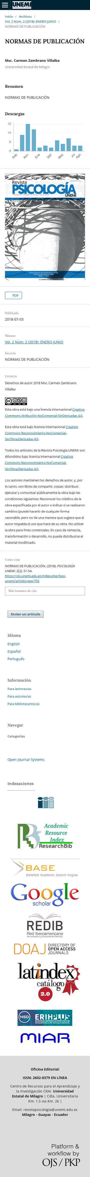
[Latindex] (46, 1004)
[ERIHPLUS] (45, 1027)
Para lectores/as (19, 689)
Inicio (9, 16)
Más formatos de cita (22, 591)
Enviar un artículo (25, 614)
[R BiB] (45, 855)
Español (14, 651)
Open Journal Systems (26, 759)
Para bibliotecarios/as (24, 704)
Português (16, 658)
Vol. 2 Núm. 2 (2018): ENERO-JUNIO (30, 21)
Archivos (25, 16)
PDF (15, 295)
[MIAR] (45, 1045)
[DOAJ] (45, 956)
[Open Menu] (5, 5)
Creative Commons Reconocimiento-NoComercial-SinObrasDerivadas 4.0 (41, 433)
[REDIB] (45, 936)
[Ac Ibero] (45, 810)
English (14, 643)
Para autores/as (19, 696)
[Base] (45, 879)
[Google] (45, 910)
